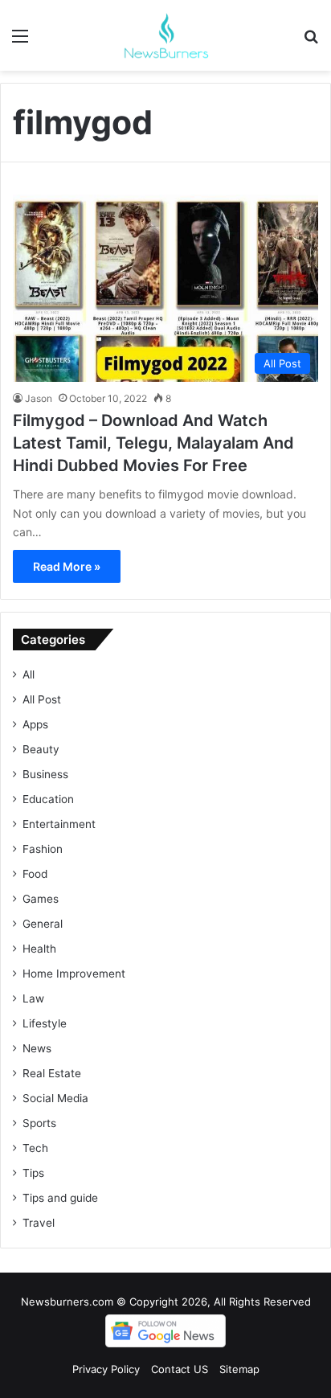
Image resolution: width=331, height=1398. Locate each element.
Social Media (55, 1098)
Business (45, 774)
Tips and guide (60, 1197)
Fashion (42, 848)
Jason (38, 398)
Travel (38, 1222)
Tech (35, 1148)
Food (34, 873)
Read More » (66, 566)
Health (39, 948)
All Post (41, 699)
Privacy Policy (106, 1369)
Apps (35, 724)
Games (40, 898)
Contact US (179, 1369)
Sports (39, 1123)
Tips (33, 1172)
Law (33, 998)
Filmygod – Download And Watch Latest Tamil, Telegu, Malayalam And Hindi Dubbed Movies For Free (153, 443)
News (36, 1048)
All (28, 674)
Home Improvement (73, 973)
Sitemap (239, 1369)
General (42, 923)
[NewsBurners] (165, 35)
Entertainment (59, 824)
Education (48, 799)
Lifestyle (44, 1023)
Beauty (40, 749)
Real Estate (51, 1073)
